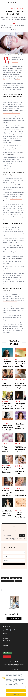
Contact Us (5, 633)
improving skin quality (15, 110)
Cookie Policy (5, 647)
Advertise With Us (6, 640)
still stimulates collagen (10, 300)
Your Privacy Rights (15, 687)
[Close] (25, 673)
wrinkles (18, 581)
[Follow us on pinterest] (7, 630)
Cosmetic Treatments (16, 8)
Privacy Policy (5, 645)
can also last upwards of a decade (12, 258)
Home (6, 8)
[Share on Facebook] (2, 590)
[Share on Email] (4, 590)
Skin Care (18, 401)
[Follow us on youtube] (14, 630)
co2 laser (5, 578)
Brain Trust (5, 643)
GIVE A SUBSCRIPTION (14, 618)
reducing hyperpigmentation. (11, 113)
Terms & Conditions (7, 650)
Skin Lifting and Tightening (20, 380)
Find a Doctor (5, 638)
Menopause (5, 401)
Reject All (15, 690)
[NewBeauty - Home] (14, 2)
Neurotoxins (6, 465)
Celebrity (18, 421)
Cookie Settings (7, 652)
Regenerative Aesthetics (19, 444)
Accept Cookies (16, 694)
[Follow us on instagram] (10, 630)
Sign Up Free (14, 669)
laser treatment (16, 578)
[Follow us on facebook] (3, 630)
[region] (14, 684)
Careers (4, 635)
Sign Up (21, 535)
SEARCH (14, 564)
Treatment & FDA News (20, 358)
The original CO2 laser (15, 68)
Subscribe (6, 657)
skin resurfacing (7, 581)
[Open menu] (2, 2)
